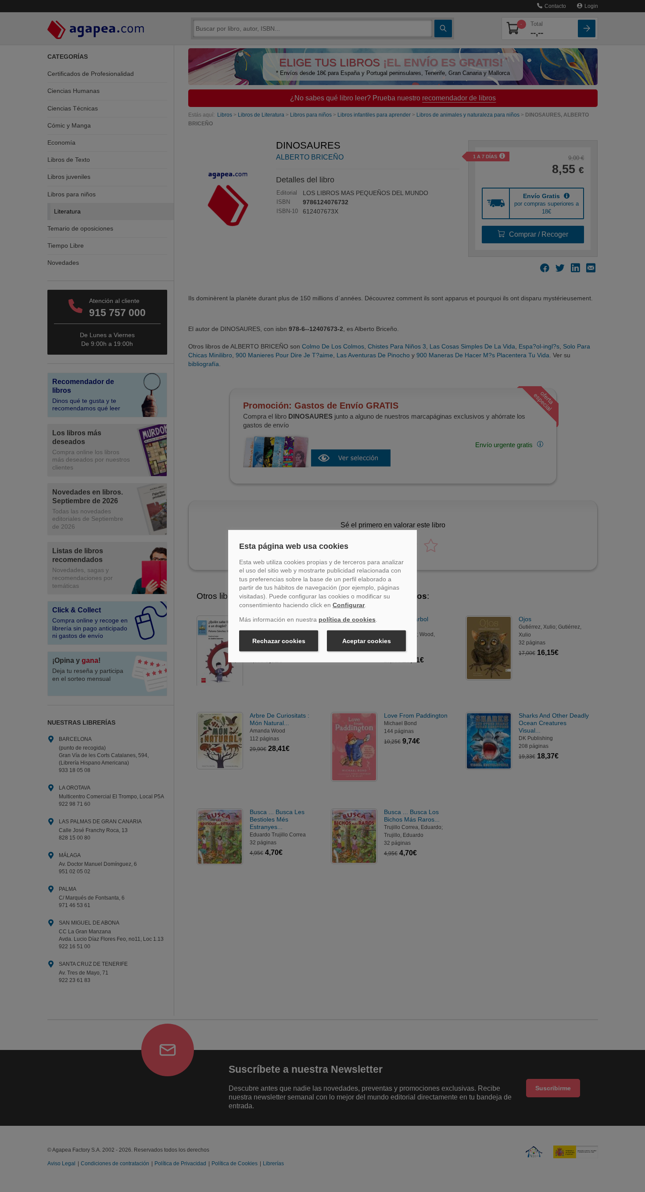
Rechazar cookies (278, 640)
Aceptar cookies (366, 640)
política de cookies (347, 619)
